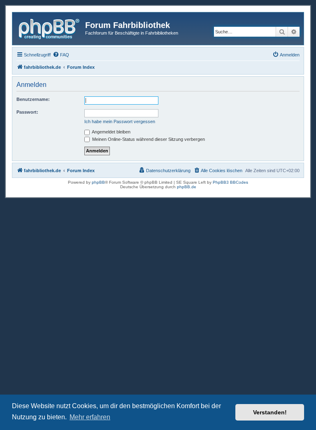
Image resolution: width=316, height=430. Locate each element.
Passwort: (27, 112)
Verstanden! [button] (270, 412)
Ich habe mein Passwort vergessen (119, 121)
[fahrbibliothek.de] (49, 27)
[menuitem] (61, 55)
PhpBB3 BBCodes (230, 182)
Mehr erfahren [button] (90, 417)
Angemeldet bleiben (110, 131)
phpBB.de (186, 187)
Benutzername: (33, 99)
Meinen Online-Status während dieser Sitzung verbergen (148, 139)
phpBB (98, 182)
